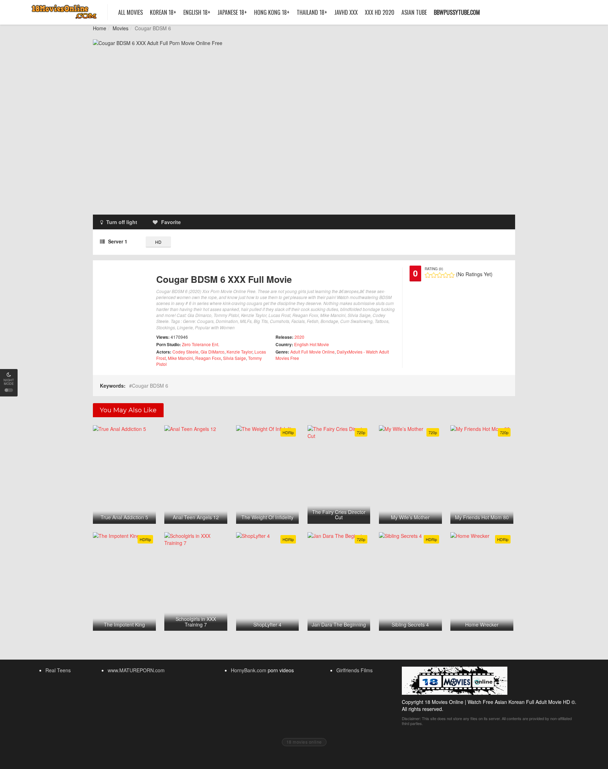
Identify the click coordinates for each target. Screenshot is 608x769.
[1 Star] (428, 275)
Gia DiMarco (212, 352)
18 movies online (304, 742)
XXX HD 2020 (379, 12)
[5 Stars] (452, 275)
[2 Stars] (434, 275)
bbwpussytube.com (457, 12)
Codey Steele (185, 352)
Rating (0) (434, 268)
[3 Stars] (440, 275)
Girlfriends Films (354, 670)
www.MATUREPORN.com (136, 670)
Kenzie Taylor (239, 352)
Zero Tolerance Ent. (200, 344)
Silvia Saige (234, 358)
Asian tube (414, 12)
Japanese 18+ (232, 12)
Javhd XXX (346, 12)
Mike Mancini (180, 358)
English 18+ (196, 12)
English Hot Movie (311, 344)
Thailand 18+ (312, 12)
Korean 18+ (163, 12)
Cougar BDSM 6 (150, 385)
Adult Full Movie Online (312, 352)
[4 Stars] (446, 275)
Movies (120, 28)
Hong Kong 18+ (272, 12)
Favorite (171, 221)
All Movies (130, 12)
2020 (299, 337)
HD (158, 242)
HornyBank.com (248, 670)
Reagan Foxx (208, 358)
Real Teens (58, 670)
